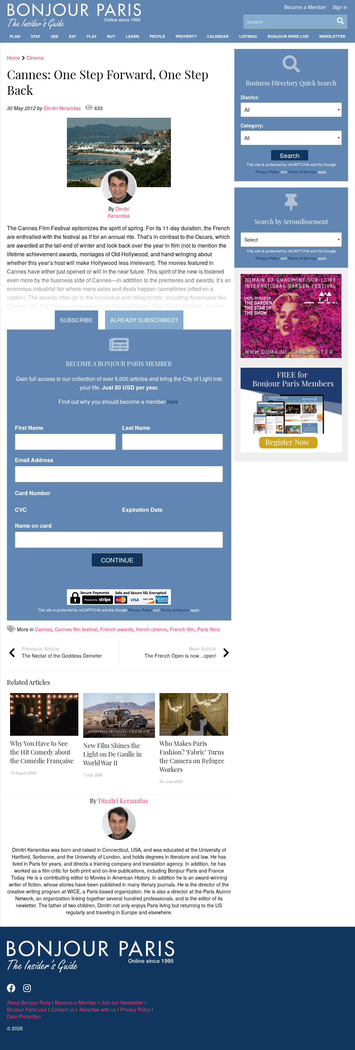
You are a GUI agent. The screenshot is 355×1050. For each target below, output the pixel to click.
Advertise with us (97, 1009)
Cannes (43, 629)
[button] (44, 752)
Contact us (63, 1009)
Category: (252, 125)
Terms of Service (175, 609)
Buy (111, 36)
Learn (132, 36)
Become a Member (305, 6)
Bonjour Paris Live (288, 36)
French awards (116, 629)
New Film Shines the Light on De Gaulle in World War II (112, 754)
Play (91, 36)
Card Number (32, 493)
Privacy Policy (140, 609)
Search (290, 155)
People (157, 36)
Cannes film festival (76, 629)
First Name (29, 428)
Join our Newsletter (122, 1002)
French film (182, 629)
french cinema (151, 629)
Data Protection (24, 1016)
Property (186, 36)
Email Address (34, 460)
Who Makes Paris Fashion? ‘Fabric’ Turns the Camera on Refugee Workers (191, 756)
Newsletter (332, 36)
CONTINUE (117, 559)
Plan (15, 36)
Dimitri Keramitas (63, 108)
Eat (72, 36)
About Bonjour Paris (29, 1002)
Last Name (136, 428)
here (172, 402)
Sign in (339, 6)
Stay (35, 36)
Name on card (33, 526)
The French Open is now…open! (180, 652)
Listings (248, 36)
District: (250, 97)
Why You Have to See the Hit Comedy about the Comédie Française (41, 752)
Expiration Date (142, 510)
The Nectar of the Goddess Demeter (62, 652)
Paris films (208, 629)
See (54, 36)
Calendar (217, 36)
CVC (21, 510)
